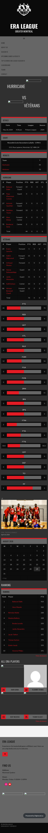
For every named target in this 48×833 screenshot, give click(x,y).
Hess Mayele (17, 607)
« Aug (4, 578)
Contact (4, 74)
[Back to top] (5, 754)
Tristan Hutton (13, 640)
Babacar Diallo (17, 602)
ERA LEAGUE (24, 26)
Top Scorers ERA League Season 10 (13, 61)
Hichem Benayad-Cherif (9, 290)
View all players (41, 656)
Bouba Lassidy (17, 623)
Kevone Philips (17, 651)
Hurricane (5, 165)
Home (3, 43)
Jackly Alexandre (18, 629)
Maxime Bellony (14, 618)
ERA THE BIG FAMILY (9, 532)
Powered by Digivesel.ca (34, 816)
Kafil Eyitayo (10, 284)
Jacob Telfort (13, 635)
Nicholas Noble (13, 613)
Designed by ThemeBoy (9, 826)
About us (4, 47)
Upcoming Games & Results (10, 56)
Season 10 (4, 52)
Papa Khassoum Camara (10, 196)
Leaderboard (5, 65)
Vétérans (5, 169)
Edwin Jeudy (12, 645)
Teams (3, 69)
